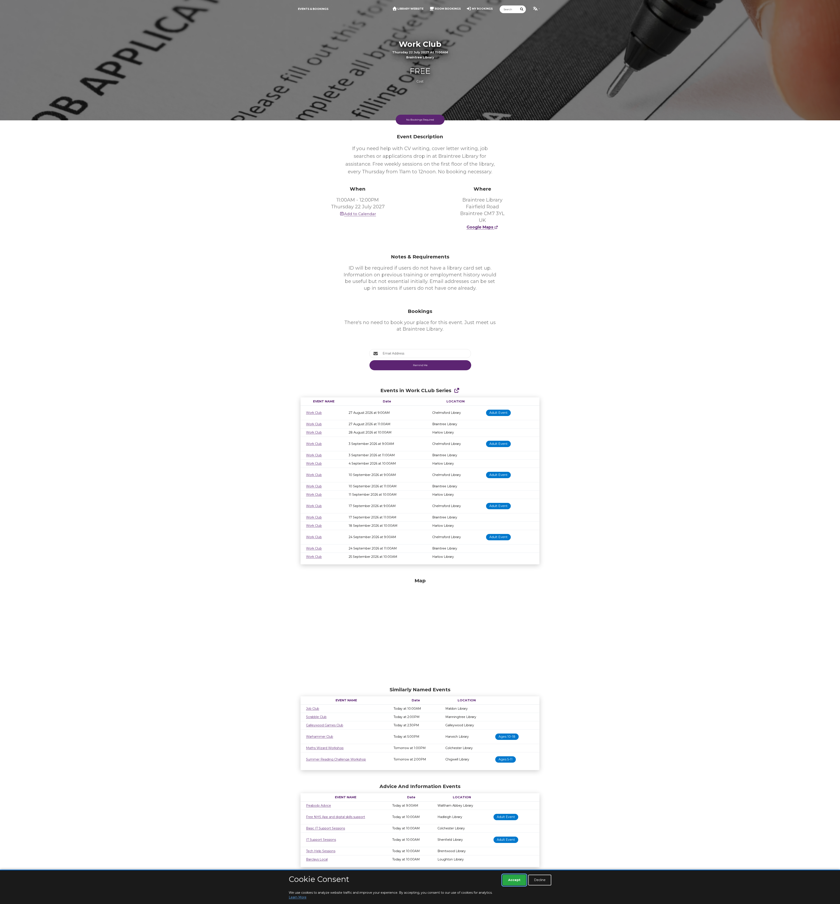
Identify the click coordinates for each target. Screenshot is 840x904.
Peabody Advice (318, 805)
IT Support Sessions (321, 840)
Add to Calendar (360, 213)
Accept (514, 880)
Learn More (297, 897)
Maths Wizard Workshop (325, 748)
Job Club (312, 709)
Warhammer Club (319, 737)
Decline (540, 880)
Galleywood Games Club (324, 725)
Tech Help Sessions (320, 851)
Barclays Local (317, 859)
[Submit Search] (522, 9)
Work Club (314, 413)
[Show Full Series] (457, 390)
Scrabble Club (316, 717)
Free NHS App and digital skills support (335, 817)
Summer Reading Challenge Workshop (336, 759)
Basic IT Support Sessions (325, 828)
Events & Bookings (313, 9)
